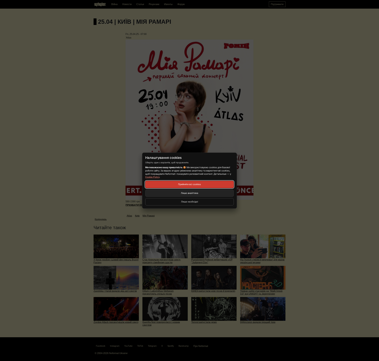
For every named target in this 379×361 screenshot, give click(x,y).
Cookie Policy (152, 177)
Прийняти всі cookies (189, 184)
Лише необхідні (189, 201)
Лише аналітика (189, 193)
